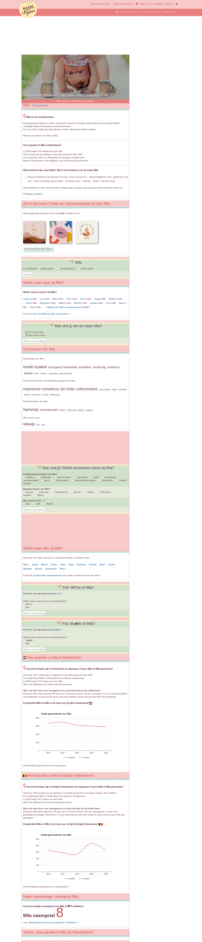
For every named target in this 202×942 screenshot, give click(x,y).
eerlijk (96, 477)
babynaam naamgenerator (49, 575)
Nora (83, 299)
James (93, 303)
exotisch (29, 492)
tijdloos (40, 495)
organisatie (45, 477)
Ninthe (77, 303)
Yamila (54, 564)
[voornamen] (136, 4)
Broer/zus (169, 4)
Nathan (113, 299)
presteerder (107, 480)
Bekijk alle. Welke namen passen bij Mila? (69, 307)
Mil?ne (56, 593)
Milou (63, 569)
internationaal (60, 492)
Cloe (32, 307)
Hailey (62, 303)
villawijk (49, 504)
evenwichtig (110, 477)
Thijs (28, 303)
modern (90, 492)
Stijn (55, 299)
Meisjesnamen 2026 (100, 4)
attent (47, 480)
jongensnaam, (47, 268)
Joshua (27, 299)
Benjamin (45, 303)
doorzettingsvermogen (85, 480)
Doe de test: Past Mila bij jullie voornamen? (47, 314)
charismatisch (62, 480)
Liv (42, 299)
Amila (63, 564)
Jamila (35, 564)
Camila (111, 564)
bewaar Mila (41, 105)
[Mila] (34, 246)
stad (37, 504)
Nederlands (105, 492)
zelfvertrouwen (63, 477)
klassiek (77, 492)
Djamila (39, 569)
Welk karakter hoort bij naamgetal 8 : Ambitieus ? (53, 922)
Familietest (158, 4)
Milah (103, 564)
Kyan (122, 303)
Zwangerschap (168, 12)
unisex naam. (87, 268)
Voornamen (66, 101)
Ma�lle (57, 629)
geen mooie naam (36, 335)
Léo (108, 303)
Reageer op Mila (33, 194)
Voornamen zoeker (130, 12)
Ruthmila (82, 564)
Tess (69, 299)
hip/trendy (44, 492)
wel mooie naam (36, 332)
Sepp (97, 299)
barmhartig (81, 477)
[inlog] (176, 4)
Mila (30, 593)
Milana (44, 564)
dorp (27, 504)
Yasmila (93, 564)
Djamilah (27, 569)
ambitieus (30, 477)
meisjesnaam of (68, 268)
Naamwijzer (28, 10)
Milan (26, 564)
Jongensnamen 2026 (123, 4)
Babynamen (145, 4)
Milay (72, 564)
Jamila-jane (51, 569)
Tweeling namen (150, 12)
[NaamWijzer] (58, 101)
